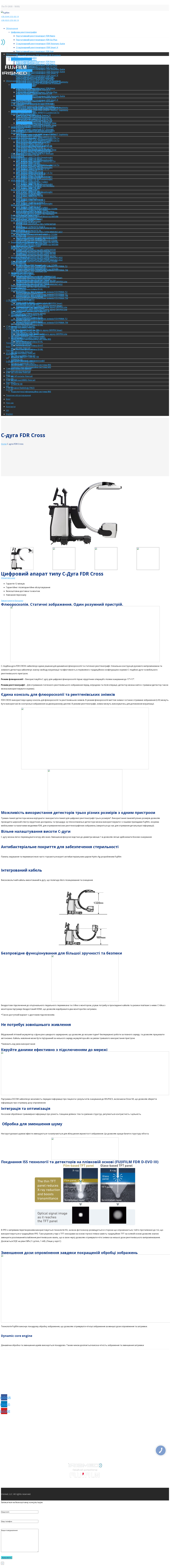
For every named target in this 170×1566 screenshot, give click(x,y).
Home (4, 444)
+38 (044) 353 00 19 (10, 16)
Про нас (10, 1442)
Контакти (10, 1449)
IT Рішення (11, 1434)
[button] (8, 578)
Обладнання (12, 1431)
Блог (8, 1446)
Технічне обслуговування (18, 1438)
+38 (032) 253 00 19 (10, 20)
